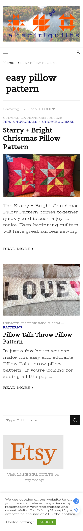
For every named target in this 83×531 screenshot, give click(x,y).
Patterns (12, 327)
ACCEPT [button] (46, 521)
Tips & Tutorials (20, 121)
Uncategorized (58, 121)
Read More (16, 249)
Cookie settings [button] (20, 522)
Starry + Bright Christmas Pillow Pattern (31, 138)
